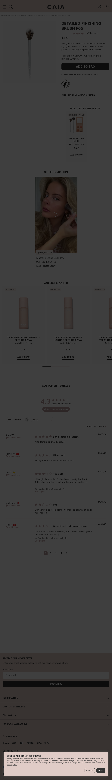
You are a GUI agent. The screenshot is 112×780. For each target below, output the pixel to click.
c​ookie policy (12, 765)
